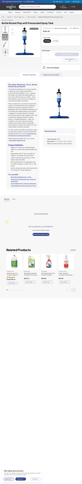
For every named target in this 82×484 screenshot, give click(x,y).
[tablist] (41, 75)
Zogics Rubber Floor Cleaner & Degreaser (23, 183)
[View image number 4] (5, 52)
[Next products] (73, 290)
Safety (42, 12)
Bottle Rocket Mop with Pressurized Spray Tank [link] (50, 17)
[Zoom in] (12, 29)
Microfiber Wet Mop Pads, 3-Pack (21, 177)
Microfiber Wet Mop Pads (17, 140)
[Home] (11, 7)
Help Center (59, 1)
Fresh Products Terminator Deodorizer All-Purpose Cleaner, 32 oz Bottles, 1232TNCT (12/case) (66, 274)
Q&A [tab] (13, 199)
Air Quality (50, 12)
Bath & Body (26, 12)
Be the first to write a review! (41, 234)
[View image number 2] (5, 37)
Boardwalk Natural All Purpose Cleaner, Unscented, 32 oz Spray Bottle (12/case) (48, 274)
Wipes (10, 12)
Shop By (58, 12)
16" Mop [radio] (47, 41)
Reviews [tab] (7, 199)
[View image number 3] (5, 44)
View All (73, 250)
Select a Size (47, 37)
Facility (35, 12)
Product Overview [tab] (29, 75)
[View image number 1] (5, 29)
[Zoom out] (12, 32)
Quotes (68, 1)
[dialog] (22, 475)
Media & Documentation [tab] (51, 75)
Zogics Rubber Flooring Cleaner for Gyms (23, 186)
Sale (65, 12)
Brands (72, 12)
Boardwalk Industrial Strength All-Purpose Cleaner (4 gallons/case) (31, 274)
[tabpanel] (41, 133)
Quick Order (76, 1)
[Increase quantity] (51, 54)
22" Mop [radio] (55, 41)
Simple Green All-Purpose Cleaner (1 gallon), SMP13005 (12, 274)
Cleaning (17, 12)
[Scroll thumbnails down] (5, 55)
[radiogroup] (61, 41)
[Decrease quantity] (45, 54)
